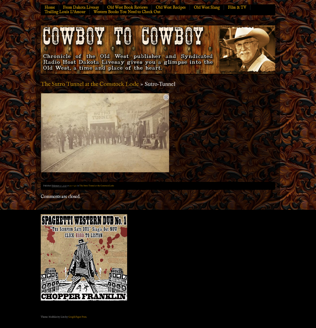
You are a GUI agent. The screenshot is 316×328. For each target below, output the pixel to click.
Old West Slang (207, 7)
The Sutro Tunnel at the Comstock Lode (90, 84)
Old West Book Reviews (127, 7)
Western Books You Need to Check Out (127, 12)
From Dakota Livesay (81, 7)
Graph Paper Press (77, 316)
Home (50, 7)
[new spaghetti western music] (84, 299)
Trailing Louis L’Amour (65, 12)
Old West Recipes (171, 7)
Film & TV (237, 7)
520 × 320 (73, 185)
